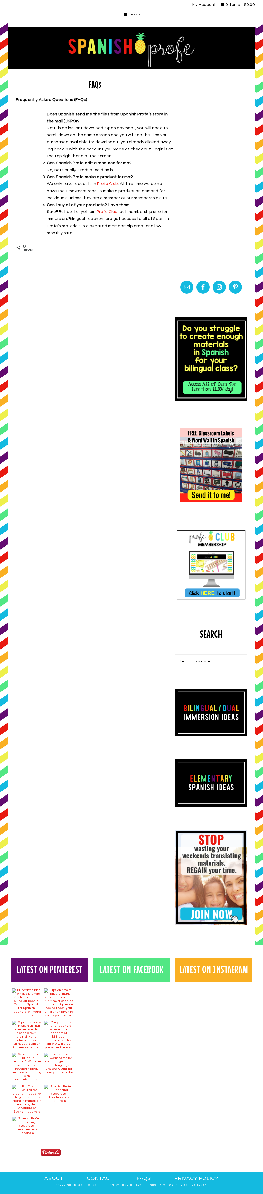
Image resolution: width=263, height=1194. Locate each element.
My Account (204, 5)
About (53, 1178)
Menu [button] (135, 14)
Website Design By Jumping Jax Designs (122, 1185)
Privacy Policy (196, 1178)
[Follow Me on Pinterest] (51, 1153)
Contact (100, 1178)
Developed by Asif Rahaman (183, 1185)
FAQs (144, 1178)
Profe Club (107, 184)
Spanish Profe (131, 48)
